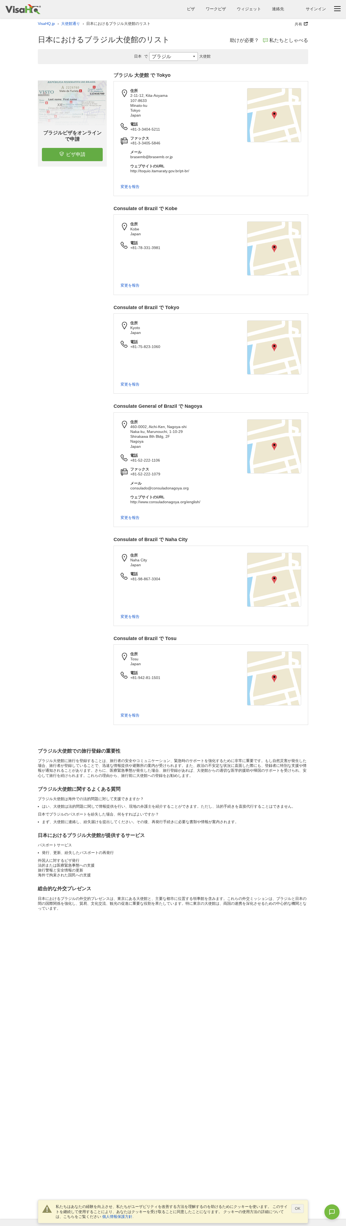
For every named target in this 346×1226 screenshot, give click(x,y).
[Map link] (274, 115)
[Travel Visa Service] (23, 9)
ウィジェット (249, 8)
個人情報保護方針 (117, 1216)
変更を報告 (130, 186)
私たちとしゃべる (288, 40)
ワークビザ (216, 8)
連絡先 (278, 8)
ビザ (191, 8)
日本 (141, 56)
